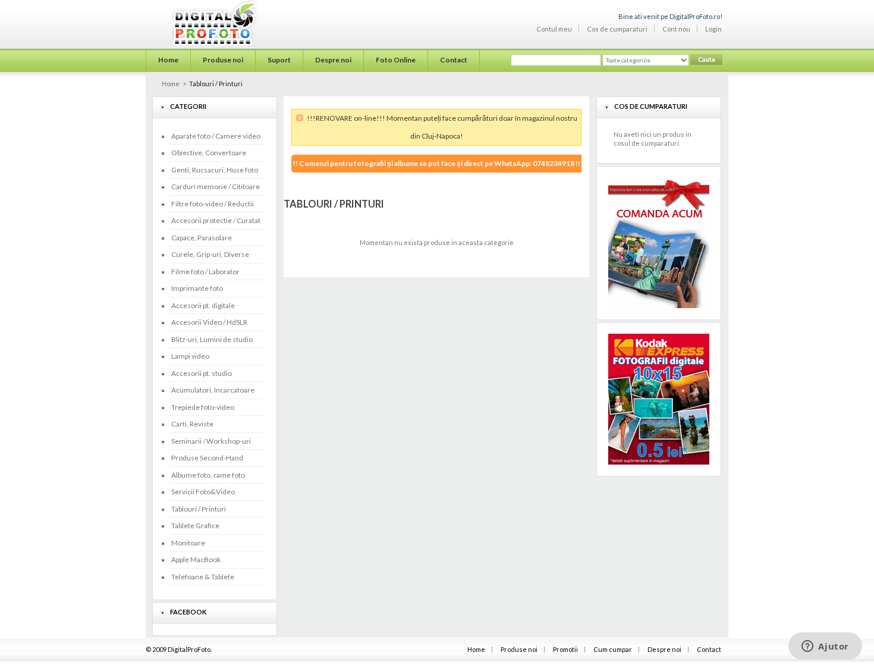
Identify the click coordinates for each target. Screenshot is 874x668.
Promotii (565, 649)
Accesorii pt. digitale (203, 305)
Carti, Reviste (192, 423)
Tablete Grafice (195, 525)
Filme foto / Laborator (205, 271)
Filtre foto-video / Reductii (212, 203)
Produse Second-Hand (207, 457)
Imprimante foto (197, 288)
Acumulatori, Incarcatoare (212, 389)
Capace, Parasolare (201, 237)
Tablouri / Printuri (198, 508)
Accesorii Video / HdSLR (209, 322)
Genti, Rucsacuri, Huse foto (214, 169)
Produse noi (519, 649)
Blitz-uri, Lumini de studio (212, 339)
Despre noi (664, 649)
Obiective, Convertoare (208, 152)
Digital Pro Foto (199, 23)
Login (713, 29)
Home (171, 83)
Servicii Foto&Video (203, 491)
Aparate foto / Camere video (215, 135)
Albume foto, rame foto (208, 475)
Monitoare (188, 542)
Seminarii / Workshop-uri (211, 441)
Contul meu (554, 29)
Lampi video (190, 356)
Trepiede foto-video (202, 407)
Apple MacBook (196, 559)
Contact (709, 649)
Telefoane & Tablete (202, 576)
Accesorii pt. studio (201, 373)
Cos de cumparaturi (617, 29)
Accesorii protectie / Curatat (215, 220)
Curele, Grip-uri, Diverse (210, 254)
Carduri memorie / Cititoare (215, 186)
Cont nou (676, 29)
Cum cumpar (612, 649)
